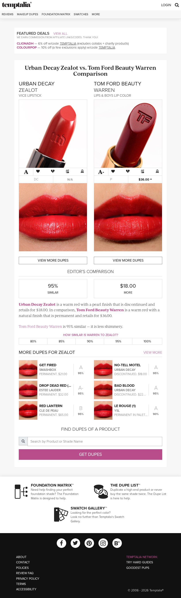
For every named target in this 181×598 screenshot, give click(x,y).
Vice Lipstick (30, 95)
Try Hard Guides (139, 562)
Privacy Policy (27, 579)
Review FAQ (25, 573)
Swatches (81, 14)
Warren (145, 67)
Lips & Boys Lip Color (112, 95)
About (21, 557)
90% (90, 341)
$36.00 (144, 179)
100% (147, 341)
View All (60, 34)
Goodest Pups (137, 568)
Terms (21, 584)
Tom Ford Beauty (111, 67)
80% (33, 341)
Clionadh (25, 43)
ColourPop (27, 47)
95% (118, 341)
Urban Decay (42, 67)
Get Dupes (90, 454)
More (96, 14)
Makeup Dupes (27, 14)
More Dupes (53, 260)
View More (152, 352)
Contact (23, 562)
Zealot (69, 67)
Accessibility (26, 589)
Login (166, 5)
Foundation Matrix (56, 14)
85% (61, 341)
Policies (22, 568)
